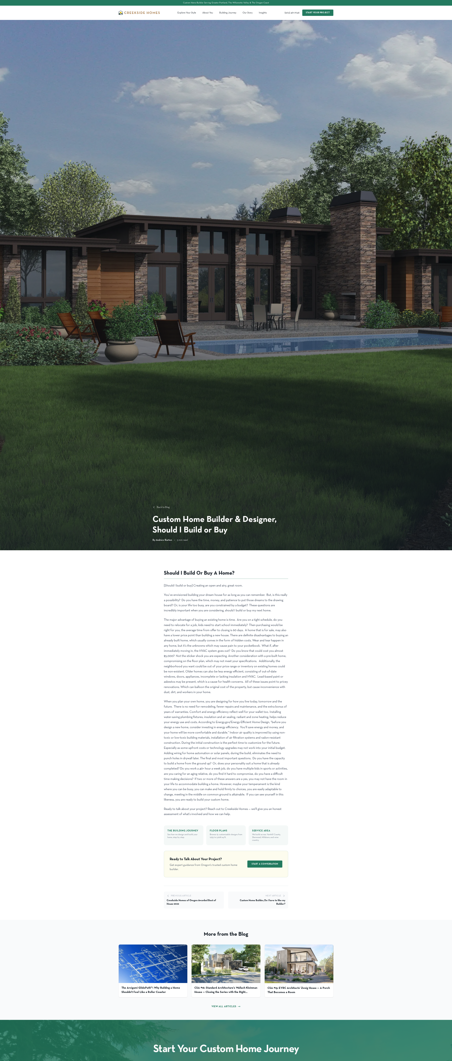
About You (207, 12)
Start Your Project (318, 13)
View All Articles (224, 1006)
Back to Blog (163, 507)
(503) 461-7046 (292, 12)
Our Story (247, 12)
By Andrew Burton (162, 540)
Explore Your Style (186, 12)
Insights (263, 12)
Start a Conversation (265, 864)
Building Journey (227, 12)
